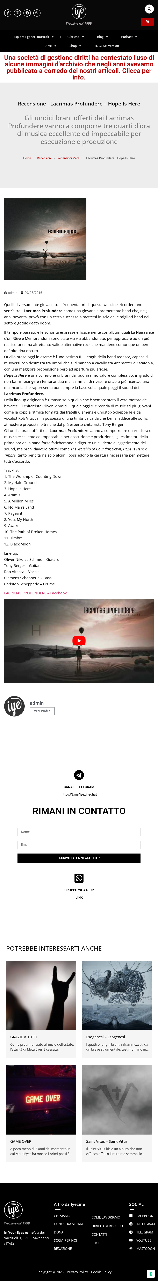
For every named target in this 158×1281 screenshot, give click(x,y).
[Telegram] (27, 13)
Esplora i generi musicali (31, 37)
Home (27, 158)
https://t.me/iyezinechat (79, 794)
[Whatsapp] (37, 13)
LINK (79, 897)
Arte (48, 46)
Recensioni (44, 158)
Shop (73, 46)
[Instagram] (17, 13)
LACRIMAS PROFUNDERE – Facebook (35, 593)
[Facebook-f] (7, 13)
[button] (149, 9)
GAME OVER (20, 1141)
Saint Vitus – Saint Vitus (107, 1141)
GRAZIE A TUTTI (23, 1036)
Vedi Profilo (42, 711)
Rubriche (73, 37)
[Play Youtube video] (79, 641)
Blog (100, 37)
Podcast (127, 37)
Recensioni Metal (68, 158)
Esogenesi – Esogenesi (105, 1036)
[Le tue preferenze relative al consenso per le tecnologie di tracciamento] (151, 1274)
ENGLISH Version (106, 46)
